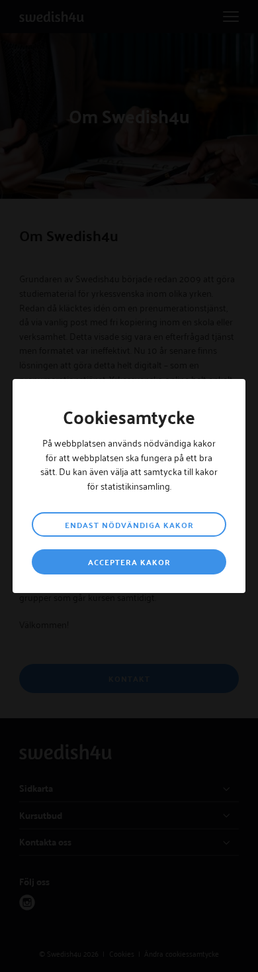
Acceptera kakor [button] (129, 562)
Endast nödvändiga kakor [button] (129, 524)
